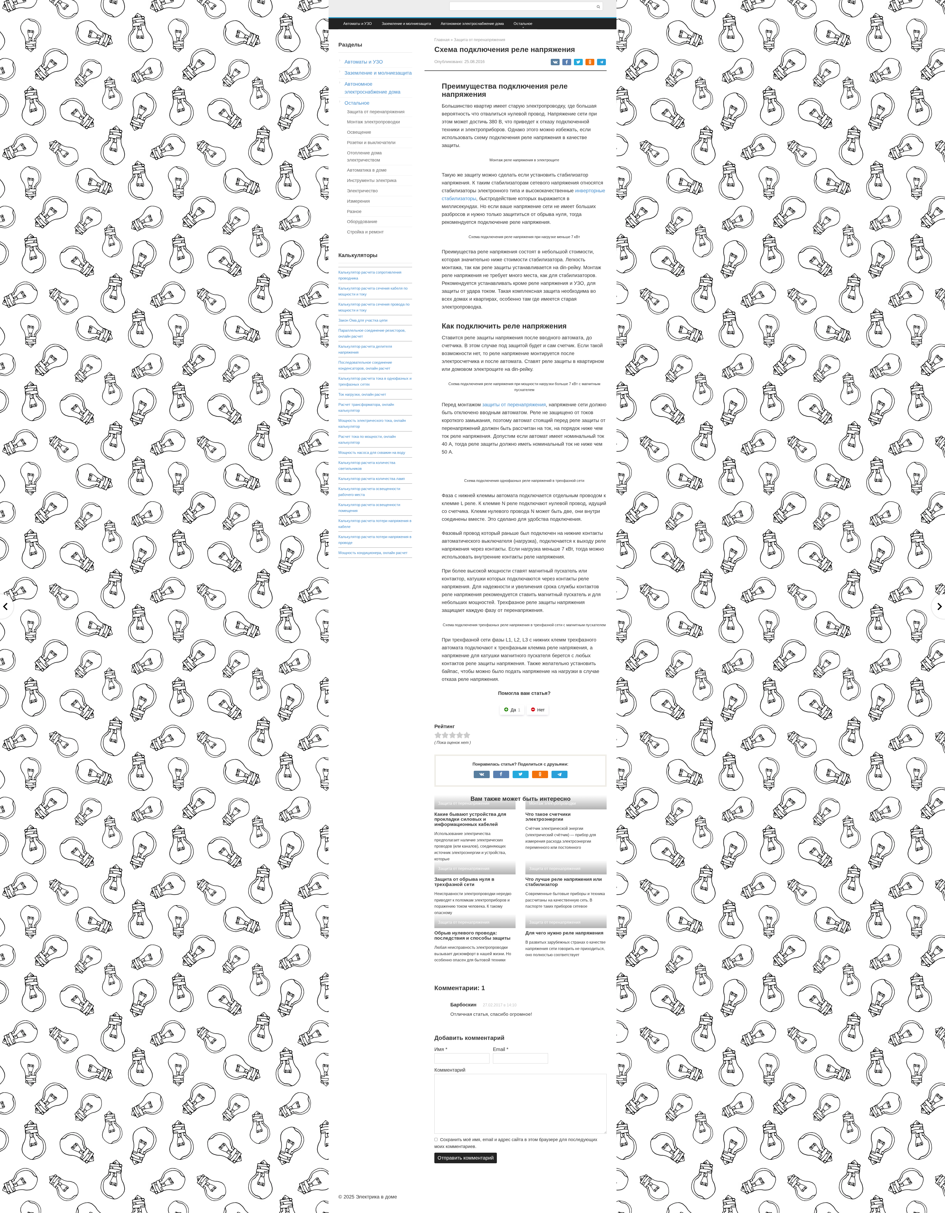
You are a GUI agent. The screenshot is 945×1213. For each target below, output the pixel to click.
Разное (354, 211)
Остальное (523, 23)
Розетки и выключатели (371, 142)
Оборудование (362, 221)
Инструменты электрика (371, 180)
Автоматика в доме (367, 170)
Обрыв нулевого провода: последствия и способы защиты (472, 935)
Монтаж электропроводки (373, 121)
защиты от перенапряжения (514, 404)
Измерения (358, 201)
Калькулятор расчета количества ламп (371, 478)
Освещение (359, 132)
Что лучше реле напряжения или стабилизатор (563, 882)
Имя (440, 1049)
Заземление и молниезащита (406, 23)
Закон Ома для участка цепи (362, 320)
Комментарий (449, 1070)
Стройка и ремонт (365, 231)
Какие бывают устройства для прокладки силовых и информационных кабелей (470, 819)
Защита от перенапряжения (376, 111)
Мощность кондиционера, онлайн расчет (373, 553)
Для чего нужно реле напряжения (564, 932)
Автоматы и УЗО (357, 23)
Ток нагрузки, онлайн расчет (362, 394)
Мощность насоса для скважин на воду (371, 452)
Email (500, 1049)
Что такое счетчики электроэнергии (548, 817)
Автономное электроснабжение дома (472, 23)
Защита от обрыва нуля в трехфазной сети (464, 882)
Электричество (362, 190)
